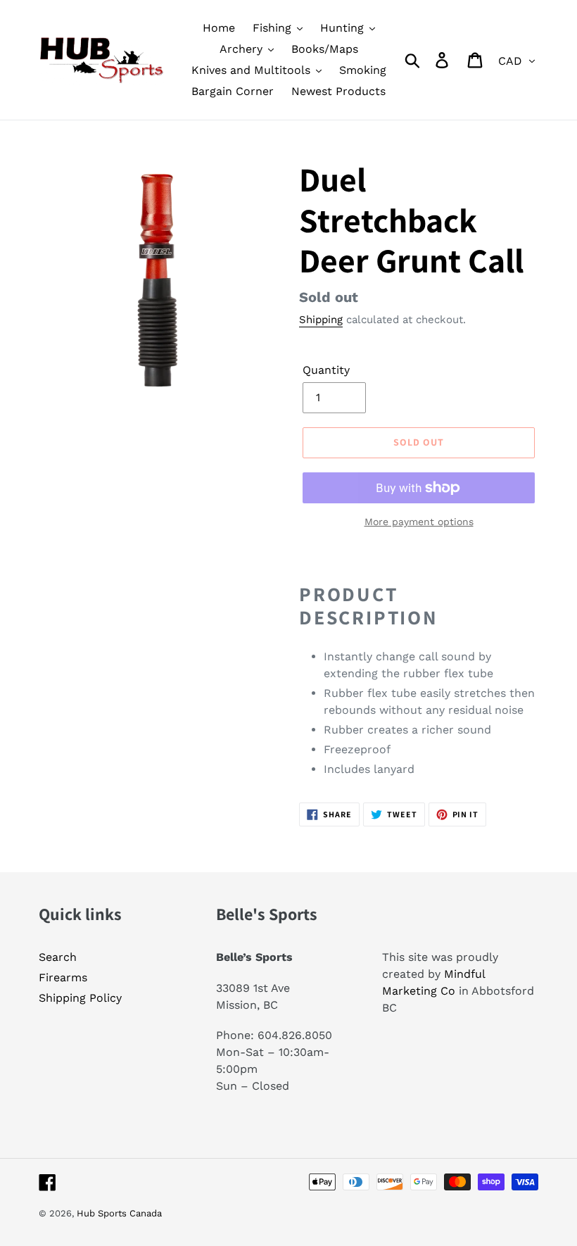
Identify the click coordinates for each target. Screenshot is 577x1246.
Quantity (326, 370)
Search (58, 957)
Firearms (63, 977)
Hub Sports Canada (119, 1213)
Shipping (321, 319)
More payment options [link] (419, 521)
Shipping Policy (80, 998)
